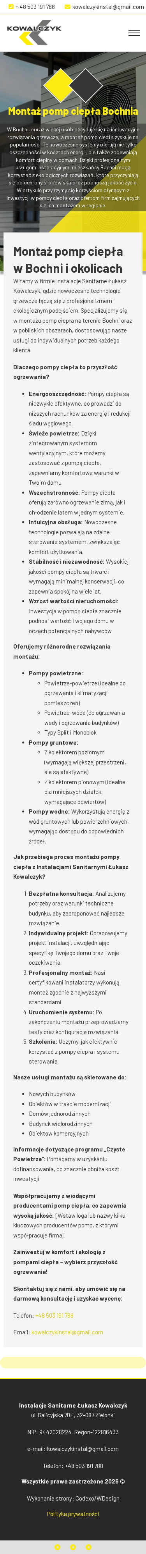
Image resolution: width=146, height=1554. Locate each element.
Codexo (85, 1498)
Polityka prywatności (73, 1513)
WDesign (108, 1498)
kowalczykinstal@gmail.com (67, 1332)
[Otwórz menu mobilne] (134, 33)
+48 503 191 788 (54, 1315)
